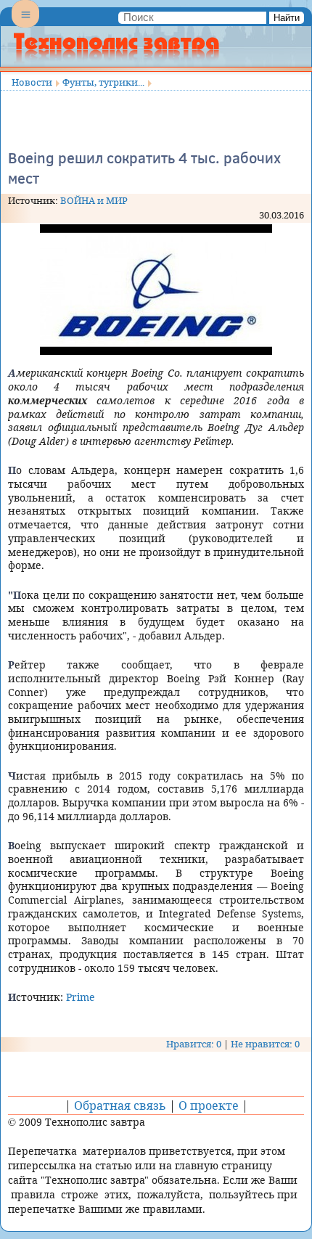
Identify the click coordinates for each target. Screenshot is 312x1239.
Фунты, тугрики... (103, 82)
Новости (32, 82)
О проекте (208, 1105)
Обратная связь (120, 1105)
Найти (287, 17)
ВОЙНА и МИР (94, 200)
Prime (80, 997)
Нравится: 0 (193, 1043)
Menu (25, 26)
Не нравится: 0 (265, 1043)
